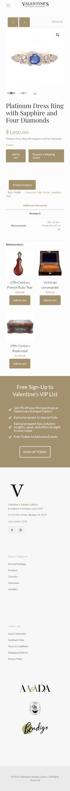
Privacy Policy (15, 658)
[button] (57, 35)
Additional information (35, 205)
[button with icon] (12, 530)
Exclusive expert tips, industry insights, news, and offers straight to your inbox (37, 427)
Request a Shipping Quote (43, 156)
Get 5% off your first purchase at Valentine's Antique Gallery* (36, 409)
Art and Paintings (17, 564)
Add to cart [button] (19, 300)
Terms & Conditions (18, 646)
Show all (58, 21)
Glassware (13, 582)
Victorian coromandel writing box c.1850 (50, 287)
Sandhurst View (16, 640)
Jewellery (56, 192)
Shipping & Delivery (18, 652)
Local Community (17, 633)
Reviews (35, 213)
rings (8, 196)
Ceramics (13, 576)
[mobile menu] (8, 5)
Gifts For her (43, 192)
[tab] (35, 205)
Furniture (13, 570)
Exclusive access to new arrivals (35, 417)
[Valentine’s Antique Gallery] (35, 4)
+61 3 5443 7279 (17, 521)
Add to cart (16, 156)
